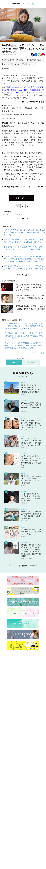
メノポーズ (8, 64)
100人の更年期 (9, 60)
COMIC (31, 362)
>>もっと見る (38, 353)
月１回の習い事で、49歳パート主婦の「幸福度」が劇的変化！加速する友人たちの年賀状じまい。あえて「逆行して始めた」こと (24, 335)
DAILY (14, 362)
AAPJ (6, 68)
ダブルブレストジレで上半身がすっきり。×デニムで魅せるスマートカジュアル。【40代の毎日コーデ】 (24, 249)
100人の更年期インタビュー (26, 64)
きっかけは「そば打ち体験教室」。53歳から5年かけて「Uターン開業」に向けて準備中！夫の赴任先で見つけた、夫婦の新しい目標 (23, 345)
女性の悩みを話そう (36, 60)
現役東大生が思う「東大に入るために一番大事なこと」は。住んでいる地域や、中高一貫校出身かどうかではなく (24, 232)
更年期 (21, 60)
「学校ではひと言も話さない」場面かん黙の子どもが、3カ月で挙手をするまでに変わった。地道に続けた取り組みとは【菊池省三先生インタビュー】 (24, 259)
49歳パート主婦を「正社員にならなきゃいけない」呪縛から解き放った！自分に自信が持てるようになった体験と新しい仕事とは (24, 326)
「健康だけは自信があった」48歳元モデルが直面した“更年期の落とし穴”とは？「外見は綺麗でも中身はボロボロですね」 (23, 89)
